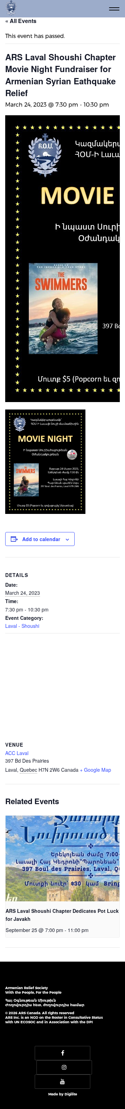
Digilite (71, 1094)
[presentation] (62, 858)
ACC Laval (16, 752)
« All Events (20, 21)
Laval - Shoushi (22, 625)
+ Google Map (95, 769)
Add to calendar (41, 539)
